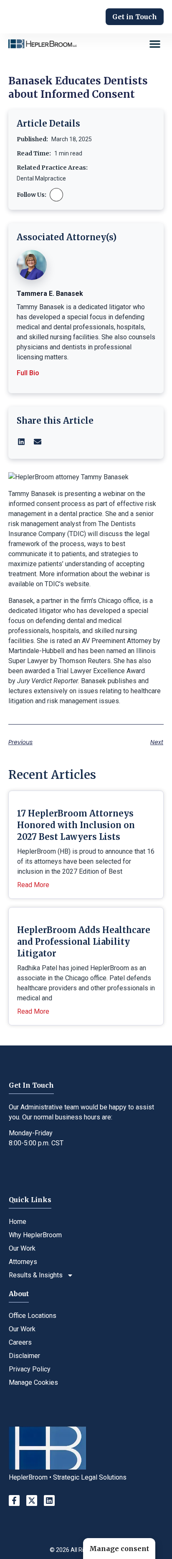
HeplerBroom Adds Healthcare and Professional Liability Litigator (83, 942)
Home (17, 1222)
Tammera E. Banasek (50, 294)
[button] (155, 44)
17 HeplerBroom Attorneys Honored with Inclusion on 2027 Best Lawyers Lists (76, 825)
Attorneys (23, 1262)
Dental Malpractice (41, 178)
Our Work (22, 1248)
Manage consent (119, 1548)
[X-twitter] (31, 1500)
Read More (33, 885)
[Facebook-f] (14, 1500)
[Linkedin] (49, 1500)
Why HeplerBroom (35, 1235)
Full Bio (28, 373)
